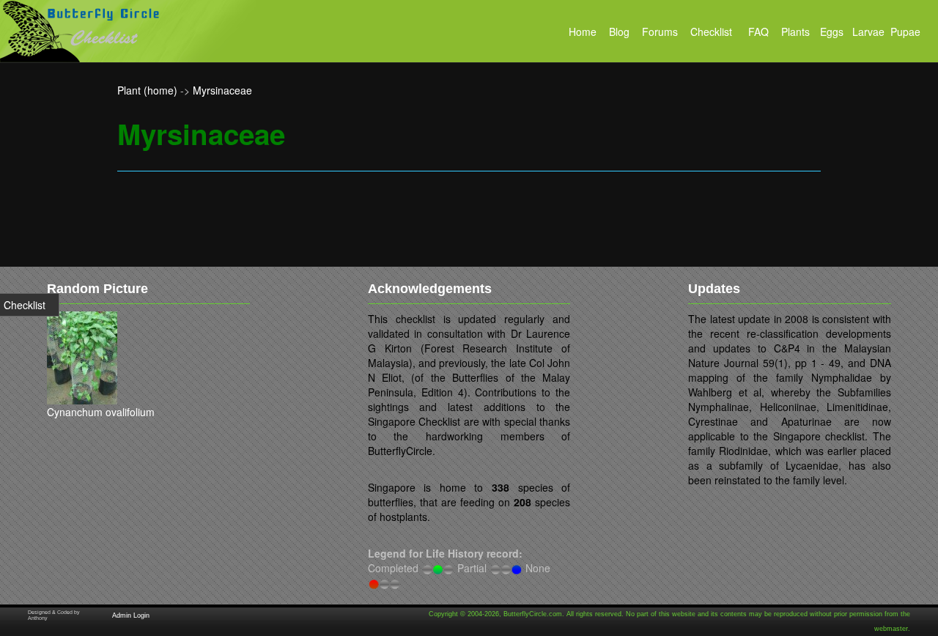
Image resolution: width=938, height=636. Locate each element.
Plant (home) (147, 90)
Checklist (24, 304)
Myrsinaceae (222, 90)
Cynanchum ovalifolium (101, 411)
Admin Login (130, 615)
